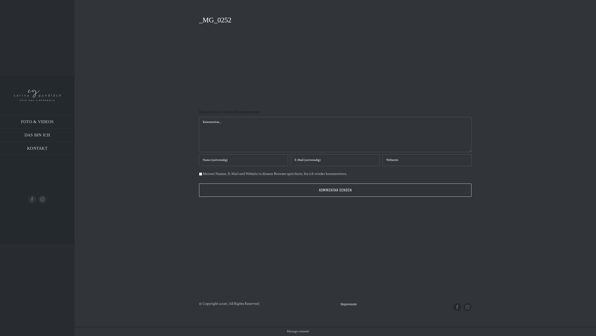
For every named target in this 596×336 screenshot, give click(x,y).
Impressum (349, 304)
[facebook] (32, 199)
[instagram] (42, 199)
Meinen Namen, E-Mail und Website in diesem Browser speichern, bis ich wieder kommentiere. (275, 174)
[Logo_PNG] (37, 91)
